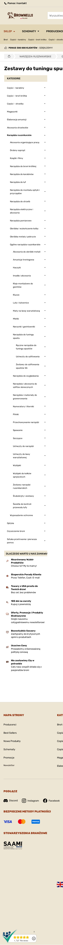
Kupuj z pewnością (21, 604)
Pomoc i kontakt (17, 3)
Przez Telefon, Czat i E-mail (25, 577)
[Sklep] (8, 56)
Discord (13, 800)
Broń (6, 40)
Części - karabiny (18, 40)
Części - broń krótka (37, 40)
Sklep (8, 31)
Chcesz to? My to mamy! (24, 566)
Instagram (33, 800)
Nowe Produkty (12, 741)
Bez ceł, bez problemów (23, 592)
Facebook (54, 800)
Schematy (29, 31)
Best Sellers (10, 732)
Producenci (10, 724)
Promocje (9, 757)
